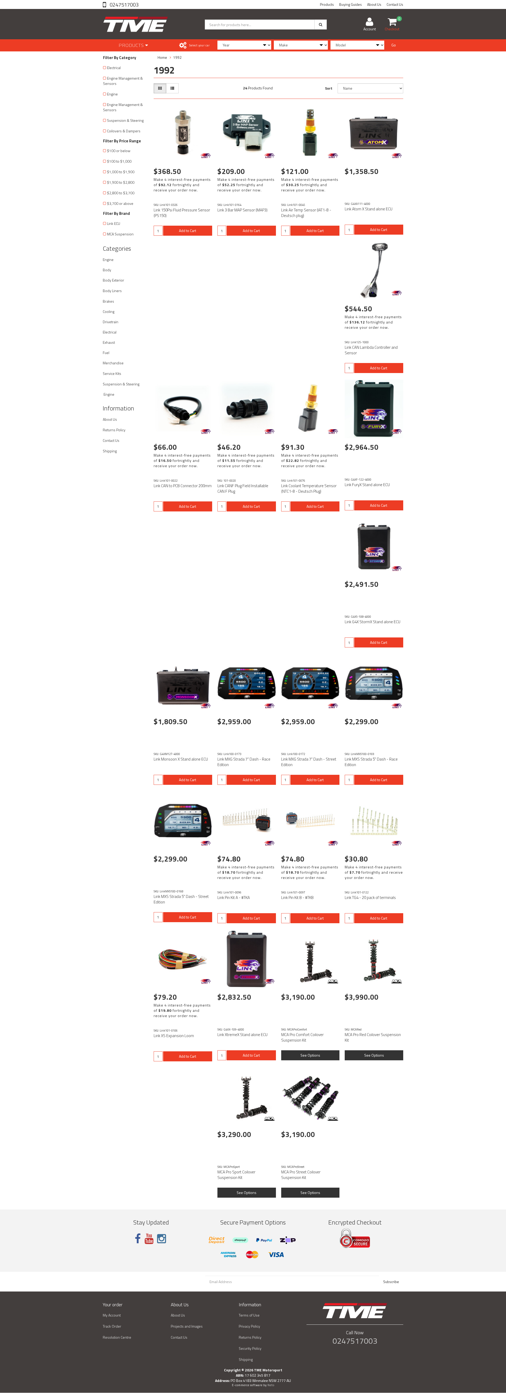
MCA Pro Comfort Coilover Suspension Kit (302, 1037)
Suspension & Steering (125, 120)
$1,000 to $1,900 (120, 172)
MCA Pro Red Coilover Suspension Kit (373, 1037)
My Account (112, 1315)
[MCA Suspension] (333, 981)
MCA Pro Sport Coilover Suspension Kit (236, 1175)
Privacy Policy (249, 1326)
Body (107, 270)
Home (162, 57)
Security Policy (250, 1348)
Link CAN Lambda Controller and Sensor (371, 350)
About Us (374, 4)
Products (327, 4)
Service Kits (112, 373)
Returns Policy (114, 430)
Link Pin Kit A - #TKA (233, 897)
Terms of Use (249, 1315)
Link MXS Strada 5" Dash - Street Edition (181, 899)
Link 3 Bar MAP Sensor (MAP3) (242, 210)
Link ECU (113, 223)
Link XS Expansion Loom (174, 1036)
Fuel (106, 352)
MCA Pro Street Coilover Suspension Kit (300, 1175)
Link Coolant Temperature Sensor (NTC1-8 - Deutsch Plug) (309, 488)
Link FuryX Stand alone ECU (367, 485)
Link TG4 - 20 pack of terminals (370, 897)
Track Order (112, 1326)
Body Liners (112, 290)
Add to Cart (187, 230)
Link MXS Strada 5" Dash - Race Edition (371, 762)
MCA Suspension (120, 234)
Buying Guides (350, 4)
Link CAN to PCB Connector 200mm (183, 486)
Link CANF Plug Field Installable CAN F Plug (242, 488)
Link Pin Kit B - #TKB (297, 897)
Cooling (108, 311)
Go (393, 45)
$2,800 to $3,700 (120, 193)
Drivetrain (110, 322)
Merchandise (113, 363)
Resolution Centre (117, 1337)
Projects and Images (187, 1326)
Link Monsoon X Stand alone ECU (181, 759)
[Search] (320, 25)
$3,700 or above (120, 203)
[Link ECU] (205, 156)
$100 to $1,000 (119, 161)
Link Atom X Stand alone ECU (368, 209)
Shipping (110, 451)
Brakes (108, 301)
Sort (328, 88)
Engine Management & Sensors (123, 80)
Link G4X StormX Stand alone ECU (372, 622)
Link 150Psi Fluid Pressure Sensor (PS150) (182, 213)
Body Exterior (113, 280)
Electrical (114, 67)
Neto (270, 1385)
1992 (177, 57)
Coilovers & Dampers (123, 131)
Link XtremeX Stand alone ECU (242, 1035)
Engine (112, 94)
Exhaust (109, 342)
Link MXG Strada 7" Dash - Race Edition (243, 762)
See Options (310, 1055)
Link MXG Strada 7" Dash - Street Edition (308, 762)
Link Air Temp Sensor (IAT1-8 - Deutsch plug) (306, 213)
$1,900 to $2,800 (120, 182)
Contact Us (395, 4)
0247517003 (124, 5)
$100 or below (118, 150)
